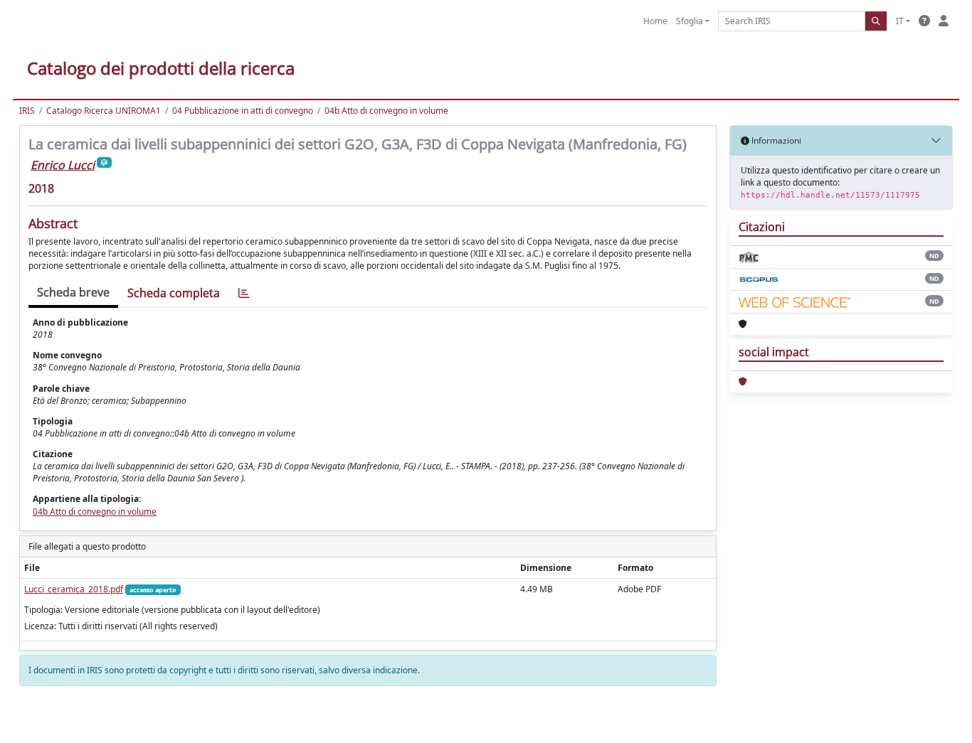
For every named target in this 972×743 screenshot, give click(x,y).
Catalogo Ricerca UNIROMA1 (103, 111)
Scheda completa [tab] (173, 293)
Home (655, 21)
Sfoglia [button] (689, 21)
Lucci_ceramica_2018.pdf (73, 589)
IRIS (27, 111)
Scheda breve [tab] (73, 292)
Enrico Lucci (63, 165)
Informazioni (775, 140)
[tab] (244, 293)
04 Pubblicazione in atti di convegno (242, 111)
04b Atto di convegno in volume (386, 111)
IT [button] (900, 21)
